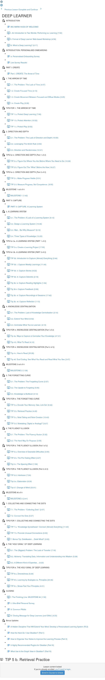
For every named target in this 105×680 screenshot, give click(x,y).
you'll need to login (62, 669)
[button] (1, 2)
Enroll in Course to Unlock (52, 672)
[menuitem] (1, 6)
